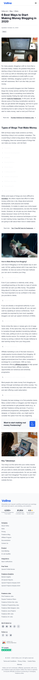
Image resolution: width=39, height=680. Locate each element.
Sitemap (19, 664)
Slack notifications (6, 561)
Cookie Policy (32, 661)
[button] (36, 3)
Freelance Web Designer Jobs (10, 608)
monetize (4, 198)
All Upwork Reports (7, 580)
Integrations (5, 558)
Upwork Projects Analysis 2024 (10, 585)
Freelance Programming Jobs (10, 605)
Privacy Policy (22, 661)
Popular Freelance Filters (8, 599)
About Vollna (5, 525)
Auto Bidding (5, 551)
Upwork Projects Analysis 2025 (10, 582)
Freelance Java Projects (8, 611)
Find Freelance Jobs (7, 596)
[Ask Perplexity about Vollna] (18, 626)
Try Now (32, 424)
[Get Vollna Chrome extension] (9, 642)
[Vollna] (19, 500)
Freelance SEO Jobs (7, 614)
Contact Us (4, 543)
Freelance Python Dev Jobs (9, 602)
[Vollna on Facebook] (3, 635)
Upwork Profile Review (8, 569)
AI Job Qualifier (6, 554)
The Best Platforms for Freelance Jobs (22, 117)
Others (16, 11)
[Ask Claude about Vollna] (6, 626)
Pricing (3, 531)
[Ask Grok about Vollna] (14, 626)
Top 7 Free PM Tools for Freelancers (22, 228)
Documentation (5, 540)
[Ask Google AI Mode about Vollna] (10, 626)
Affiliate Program (6, 537)
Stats (3, 528)
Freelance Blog (5, 534)
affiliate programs (21, 364)
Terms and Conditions (9, 661)
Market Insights (6, 577)
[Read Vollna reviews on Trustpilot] (6, 649)
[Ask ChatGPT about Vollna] (3, 626)
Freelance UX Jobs (7, 616)
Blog (11, 11)
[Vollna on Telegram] (10, 635)
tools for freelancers (14, 98)
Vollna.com (4, 11)
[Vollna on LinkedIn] (6, 635)
